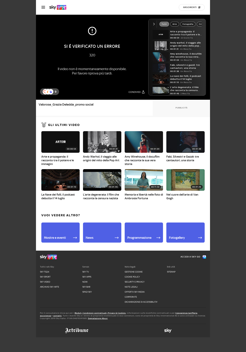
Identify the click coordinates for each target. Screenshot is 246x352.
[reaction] (50, 91)
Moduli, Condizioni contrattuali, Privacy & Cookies (100, 313)
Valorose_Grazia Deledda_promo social (66, 104)
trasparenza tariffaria (186, 313)
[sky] (168, 330)
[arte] (59, 7)
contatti (57, 316)
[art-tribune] (76, 330)
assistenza (45, 316)
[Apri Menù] (45, 7)
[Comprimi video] (155, 24)
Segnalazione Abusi (98, 318)
